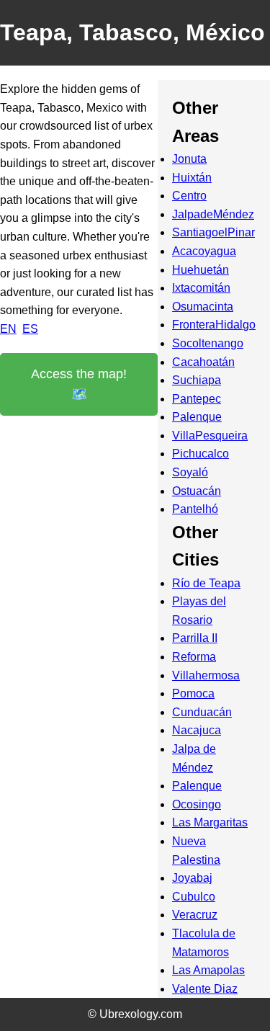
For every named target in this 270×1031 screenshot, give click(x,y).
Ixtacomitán (201, 288)
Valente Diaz (205, 989)
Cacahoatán (203, 362)
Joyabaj (192, 878)
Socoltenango (207, 343)
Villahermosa (206, 675)
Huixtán (192, 177)
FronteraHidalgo (214, 324)
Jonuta (189, 159)
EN (8, 329)
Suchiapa (196, 380)
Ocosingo (196, 804)
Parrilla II (194, 638)
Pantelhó (195, 509)
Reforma (194, 657)
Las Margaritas (210, 822)
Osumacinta (202, 306)
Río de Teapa (206, 583)
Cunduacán (202, 712)
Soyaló (190, 472)
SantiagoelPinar (213, 232)
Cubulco (193, 897)
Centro (189, 195)
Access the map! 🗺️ (79, 384)
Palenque (197, 417)
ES (30, 329)
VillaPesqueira (210, 435)
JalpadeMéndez (213, 214)
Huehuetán (200, 270)
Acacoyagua (204, 251)
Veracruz (194, 915)
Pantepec (196, 399)
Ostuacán (196, 491)
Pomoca (193, 693)
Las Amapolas (208, 970)
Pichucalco (200, 453)
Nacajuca (196, 730)
